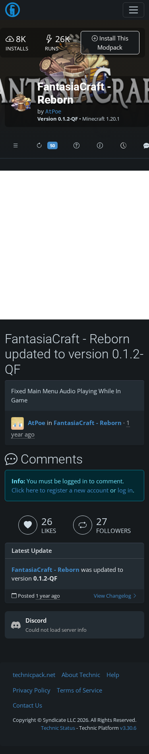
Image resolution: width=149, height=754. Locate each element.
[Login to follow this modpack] (82, 525)
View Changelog (113, 595)
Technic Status (58, 727)
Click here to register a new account (60, 490)
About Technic (81, 675)
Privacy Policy (31, 690)
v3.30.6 (128, 727)
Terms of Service (79, 690)
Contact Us (27, 705)
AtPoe (53, 111)
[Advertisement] (74, 245)
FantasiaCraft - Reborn (88, 423)
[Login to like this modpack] (27, 525)
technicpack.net (34, 675)
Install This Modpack (112, 42)
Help (112, 675)
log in (125, 490)
